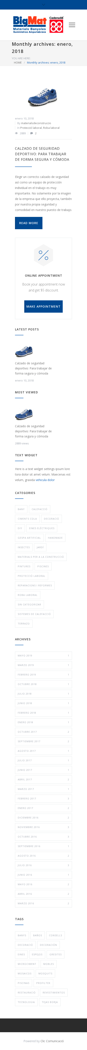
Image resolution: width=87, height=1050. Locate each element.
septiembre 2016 (43, 846)
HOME (18, 62)
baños (37, 935)
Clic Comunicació (52, 1041)
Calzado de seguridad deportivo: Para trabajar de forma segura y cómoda (42, 154)
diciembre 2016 (43, 817)
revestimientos (54, 992)
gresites (55, 954)
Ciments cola (27, 518)
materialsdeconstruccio (36, 123)
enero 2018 (43, 722)
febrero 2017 (43, 798)
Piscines (43, 566)
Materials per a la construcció (41, 556)
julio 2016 (43, 865)
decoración (48, 944)
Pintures (24, 566)
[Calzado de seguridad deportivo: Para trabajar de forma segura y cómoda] (43, 96)
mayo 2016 (43, 884)
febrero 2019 (43, 674)
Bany (21, 509)
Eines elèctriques (41, 528)
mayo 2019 (43, 655)
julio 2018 (43, 693)
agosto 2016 (43, 855)
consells (55, 935)
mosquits (45, 973)
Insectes (24, 547)
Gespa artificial (29, 537)
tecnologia (26, 1002)
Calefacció (40, 509)
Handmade (55, 537)
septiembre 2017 (43, 741)
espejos (37, 954)
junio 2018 (43, 703)
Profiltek (43, 983)
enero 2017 (43, 808)
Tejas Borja (50, 1002)
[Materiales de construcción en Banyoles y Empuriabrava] (40, 25)
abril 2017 (43, 779)
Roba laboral (51, 128)
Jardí (40, 547)
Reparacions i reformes (35, 585)
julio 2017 (43, 760)
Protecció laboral (31, 128)
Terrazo (24, 623)
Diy (20, 528)
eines (21, 954)
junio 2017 (43, 769)
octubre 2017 (43, 731)
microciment (27, 963)
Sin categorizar (29, 604)
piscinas (23, 983)
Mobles (48, 963)
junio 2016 (43, 874)
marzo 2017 (43, 789)
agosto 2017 (43, 750)
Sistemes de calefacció (34, 614)
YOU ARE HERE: (21, 58)
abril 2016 (43, 893)
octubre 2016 (43, 836)
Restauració (27, 992)
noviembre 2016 (43, 827)
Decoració (51, 518)
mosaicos (24, 973)
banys (22, 935)
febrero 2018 (43, 712)
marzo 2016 (43, 903)
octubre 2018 (43, 684)
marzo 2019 (43, 665)
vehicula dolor (45, 480)
